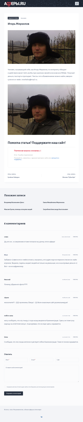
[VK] (41, 417)
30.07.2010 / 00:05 (66, 236)
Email (33, 360)
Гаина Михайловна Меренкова (53, 202)
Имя (7, 360)
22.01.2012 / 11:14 (66, 337)
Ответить (75, 236)
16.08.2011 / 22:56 (66, 297)
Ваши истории (13, 18)
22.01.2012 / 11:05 (66, 315)
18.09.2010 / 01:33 (66, 254)
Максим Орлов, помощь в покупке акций (18, 209)
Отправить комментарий (13, 393)
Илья (6, 255)
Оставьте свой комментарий (14, 367)
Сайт (58, 360)
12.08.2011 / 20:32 (66, 279)
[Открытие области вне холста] (77, 3)
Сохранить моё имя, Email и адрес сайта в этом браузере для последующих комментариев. (31, 387)
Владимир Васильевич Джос (14, 202)
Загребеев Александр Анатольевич (55, 209)
